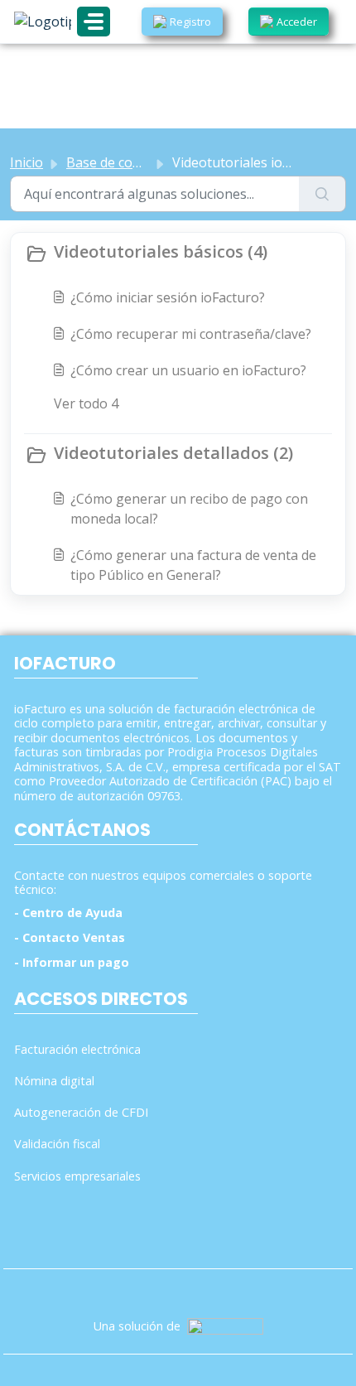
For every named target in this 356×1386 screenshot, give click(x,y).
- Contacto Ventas (69, 937)
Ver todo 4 (86, 403)
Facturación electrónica (77, 1049)
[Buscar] (322, 194)
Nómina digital (54, 1081)
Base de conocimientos (137, 162)
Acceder (297, 21)
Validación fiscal (57, 1144)
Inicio (26, 162)
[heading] (178, 253)
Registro (190, 21)
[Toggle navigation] (93, 21)
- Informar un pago (71, 962)
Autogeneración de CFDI (81, 1112)
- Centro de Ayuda (68, 912)
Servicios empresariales (77, 1176)
